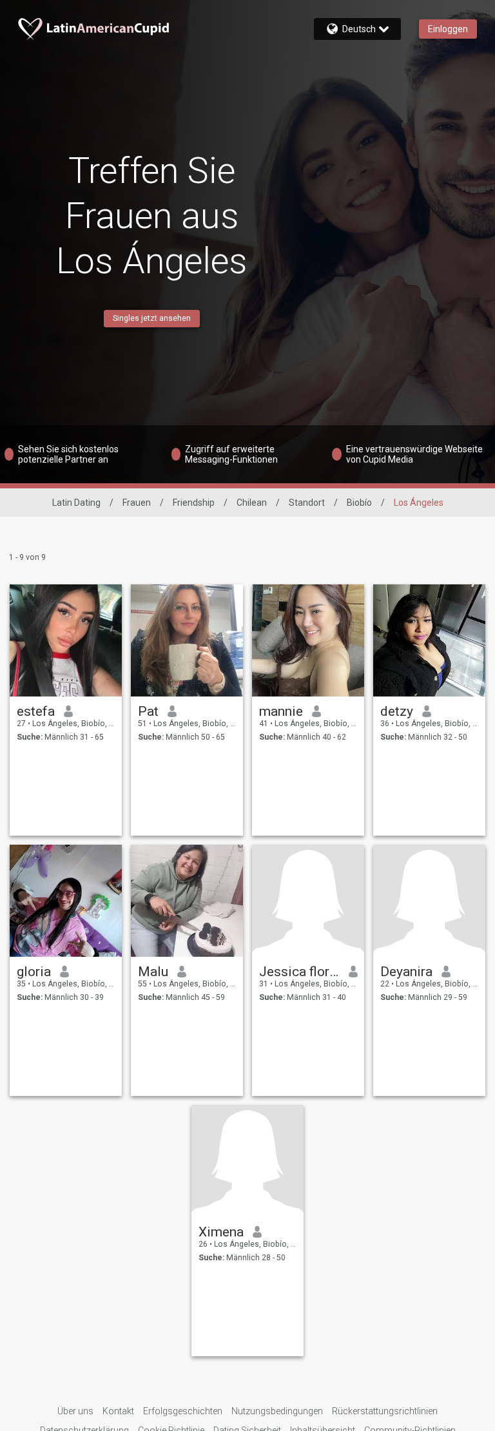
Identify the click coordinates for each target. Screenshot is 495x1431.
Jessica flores (299, 971)
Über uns (75, 1411)
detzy (396, 711)
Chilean (252, 502)
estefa (36, 711)
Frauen (136, 502)
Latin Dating (76, 502)
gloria (34, 971)
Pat (148, 711)
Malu (153, 971)
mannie (281, 711)
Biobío (359, 502)
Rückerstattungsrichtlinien (385, 1411)
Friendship (194, 502)
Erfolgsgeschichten (182, 1411)
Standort (307, 502)
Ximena (221, 1232)
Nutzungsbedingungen (277, 1411)
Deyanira (406, 971)
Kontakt (118, 1411)
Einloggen (448, 29)
